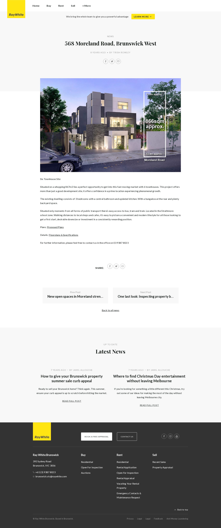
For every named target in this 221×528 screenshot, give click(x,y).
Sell (154, 455)
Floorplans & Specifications (63, 234)
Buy (83, 455)
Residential (87, 461)
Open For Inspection (92, 467)
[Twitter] (112, 61)
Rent (120, 455)
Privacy (130, 518)
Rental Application (127, 467)
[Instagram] (170, 436)
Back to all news (110, 310)
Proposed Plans (55, 227)
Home (35, 5)
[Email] (118, 61)
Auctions (86, 472)
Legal (139, 518)
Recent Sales (159, 461)
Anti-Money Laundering (177, 518)
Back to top (182, 509)
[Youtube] (176, 436)
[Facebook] (105, 61)
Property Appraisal (162, 467)
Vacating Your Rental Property (128, 485)
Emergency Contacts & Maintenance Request (129, 495)
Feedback (158, 518)
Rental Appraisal (125, 478)
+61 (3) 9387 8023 (45, 472)
